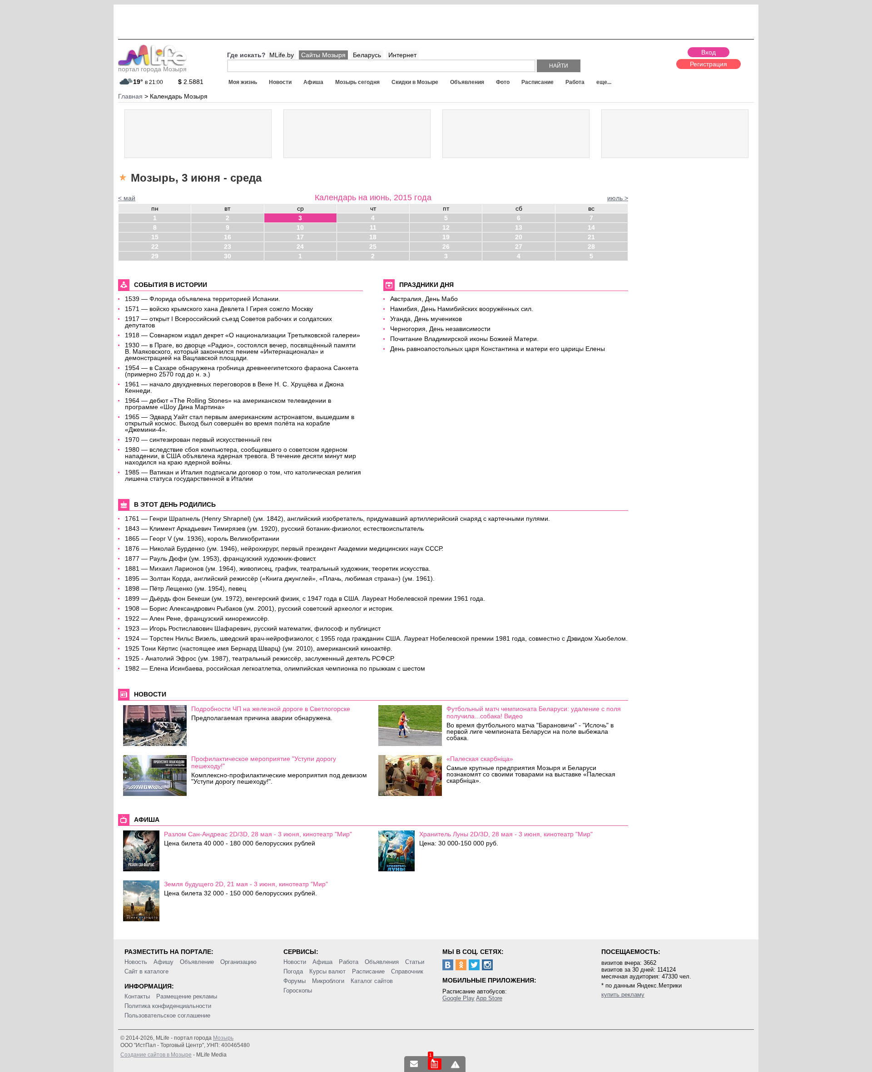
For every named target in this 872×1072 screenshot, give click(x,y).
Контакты (137, 996)
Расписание (537, 82)
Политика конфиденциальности (167, 1006)
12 (446, 227)
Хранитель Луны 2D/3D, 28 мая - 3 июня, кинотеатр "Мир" (506, 834)
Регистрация (708, 64)
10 (300, 227)
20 (518, 237)
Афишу (163, 961)
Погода (293, 971)
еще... (603, 82)
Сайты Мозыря (323, 55)
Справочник (407, 971)
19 (446, 237)
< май (126, 198)
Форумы (294, 981)
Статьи (414, 961)
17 (300, 237)
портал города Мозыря (152, 69)
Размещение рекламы (186, 996)
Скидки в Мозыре (414, 82)
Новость (135, 961)
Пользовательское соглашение (167, 1015)
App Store (489, 998)
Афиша (313, 82)
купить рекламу (622, 994)
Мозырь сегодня (357, 82)
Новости (280, 82)
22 (155, 246)
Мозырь (223, 1038)
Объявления (467, 82)
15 (155, 237)
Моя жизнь (242, 82)
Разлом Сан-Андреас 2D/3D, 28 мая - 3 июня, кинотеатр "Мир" (258, 834)
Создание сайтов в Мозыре (156, 1055)
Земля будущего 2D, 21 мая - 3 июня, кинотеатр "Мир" (246, 884)
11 (373, 227)
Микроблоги (328, 981)
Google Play (458, 998)
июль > (617, 198)
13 (518, 227)
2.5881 (190, 81)
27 (518, 246)
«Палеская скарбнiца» (479, 758)
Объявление (197, 961)
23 (227, 246)
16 (227, 237)
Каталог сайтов (372, 981)
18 (373, 237)
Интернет (402, 55)
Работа (575, 82)
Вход (708, 52)
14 (591, 227)
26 (446, 246)
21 (591, 237)
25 (373, 246)
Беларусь (367, 55)
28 (591, 246)
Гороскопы (297, 990)
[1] (434, 1064)
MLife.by (281, 55)
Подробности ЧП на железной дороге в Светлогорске (270, 708)
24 (300, 246)
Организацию (238, 961)
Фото (503, 82)
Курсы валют (327, 971)
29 (155, 256)
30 (227, 256)
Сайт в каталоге (146, 971)
